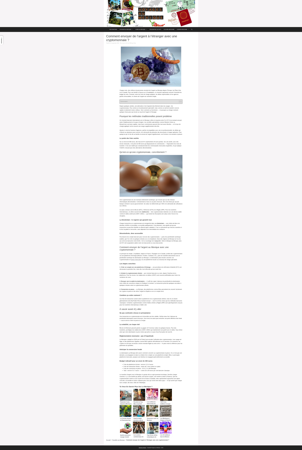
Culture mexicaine (169, 29)
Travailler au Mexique (118, 440)
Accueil (108, 440)
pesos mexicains (136, 259)
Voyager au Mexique (125, 29)
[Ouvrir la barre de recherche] (192, 29)
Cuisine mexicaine (182, 29)
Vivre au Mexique (140, 29)
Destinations (113, 29)
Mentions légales (142, 447)
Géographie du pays (155, 29)
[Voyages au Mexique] (151, 13)
